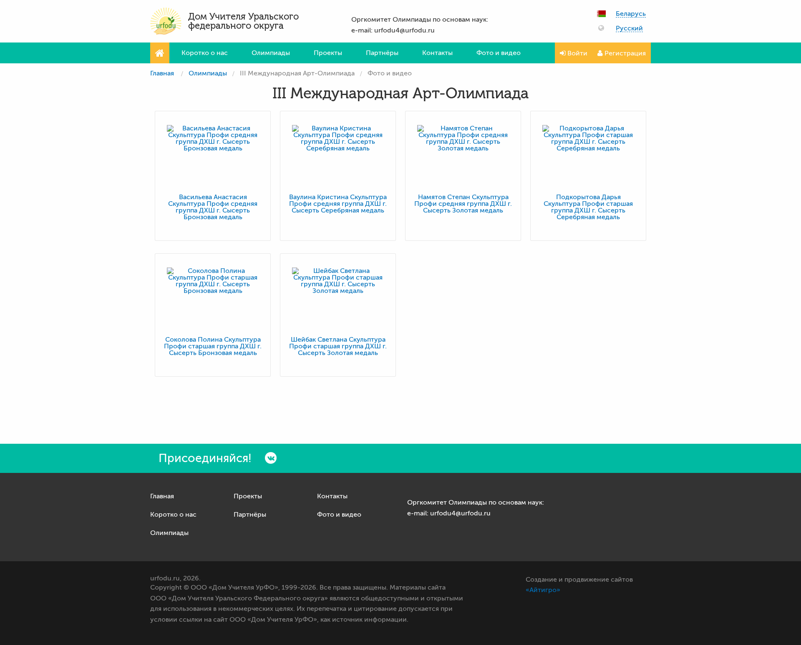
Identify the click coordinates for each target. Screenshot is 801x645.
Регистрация (624, 53)
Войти (576, 53)
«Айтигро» (543, 590)
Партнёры (382, 53)
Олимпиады (271, 53)
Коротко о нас (204, 53)
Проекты (328, 53)
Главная (162, 73)
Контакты (437, 53)
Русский (629, 28)
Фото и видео (498, 53)
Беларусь (631, 14)
